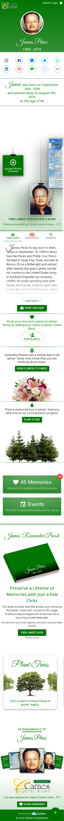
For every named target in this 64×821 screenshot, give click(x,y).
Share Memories (34, 804)
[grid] (32, 174)
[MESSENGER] (32, 60)
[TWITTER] (44, 60)
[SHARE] (44, 69)
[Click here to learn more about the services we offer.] (32, 787)
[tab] (13, 236)
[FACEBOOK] (19, 60)
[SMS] (32, 69)
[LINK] (57, 69)
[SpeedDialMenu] (55, 812)
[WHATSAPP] (57, 60)
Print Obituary (34, 308)
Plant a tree (32, 419)
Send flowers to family (32, 368)
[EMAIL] (19, 69)
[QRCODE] (6, 60)
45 (60, 476)
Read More (32, 301)
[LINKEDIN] (6, 69)
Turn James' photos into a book (32, 219)
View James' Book (32, 632)
